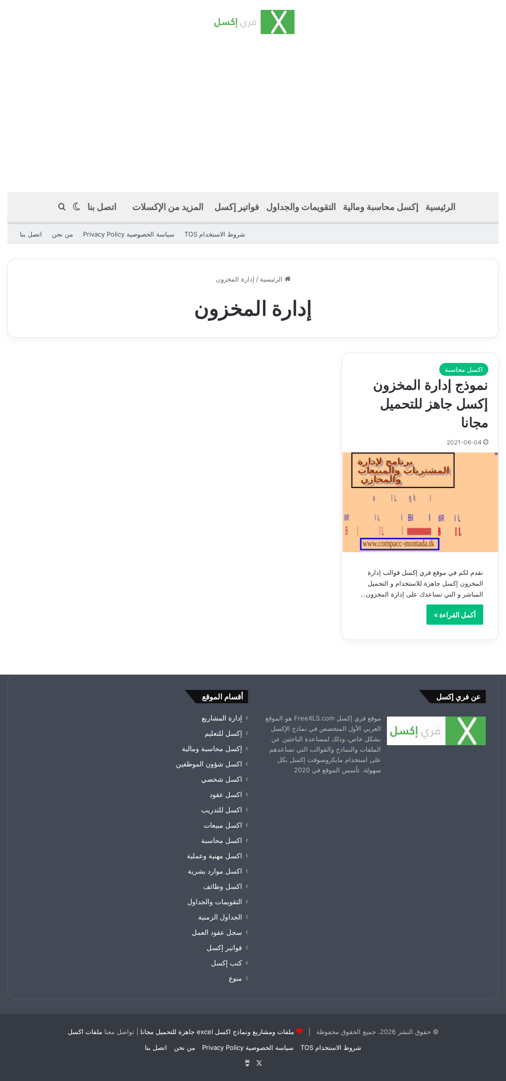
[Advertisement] (253, 113)
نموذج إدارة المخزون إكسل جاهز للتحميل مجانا (430, 404)
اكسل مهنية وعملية (214, 856)
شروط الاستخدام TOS (214, 234)
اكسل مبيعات (223, 825)
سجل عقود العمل (217, 932)
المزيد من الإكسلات (168, 206)
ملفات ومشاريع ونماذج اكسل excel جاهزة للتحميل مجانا (217, 1032)
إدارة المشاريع (222, 718)
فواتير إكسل (236, 206)
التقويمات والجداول (301, 206)
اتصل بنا (102, 206)
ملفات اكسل (85, 1032)
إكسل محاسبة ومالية (381, 206)
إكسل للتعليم (223, 733)
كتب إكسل (226, 963)
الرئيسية (440, 206)
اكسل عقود (226, 795)
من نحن (62, 234)
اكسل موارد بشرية (215, 871)
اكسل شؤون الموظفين (209, 764)
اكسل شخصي (221, 779)
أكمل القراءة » (455, 614)
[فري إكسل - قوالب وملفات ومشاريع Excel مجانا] (252, 22)
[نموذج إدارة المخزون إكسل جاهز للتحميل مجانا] (420, 502)
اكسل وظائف (222, 886)
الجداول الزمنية (220, 917)
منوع (235, 978)
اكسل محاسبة (464, 369)
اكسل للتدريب (221, 810)
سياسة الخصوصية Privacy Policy (128, 234)
